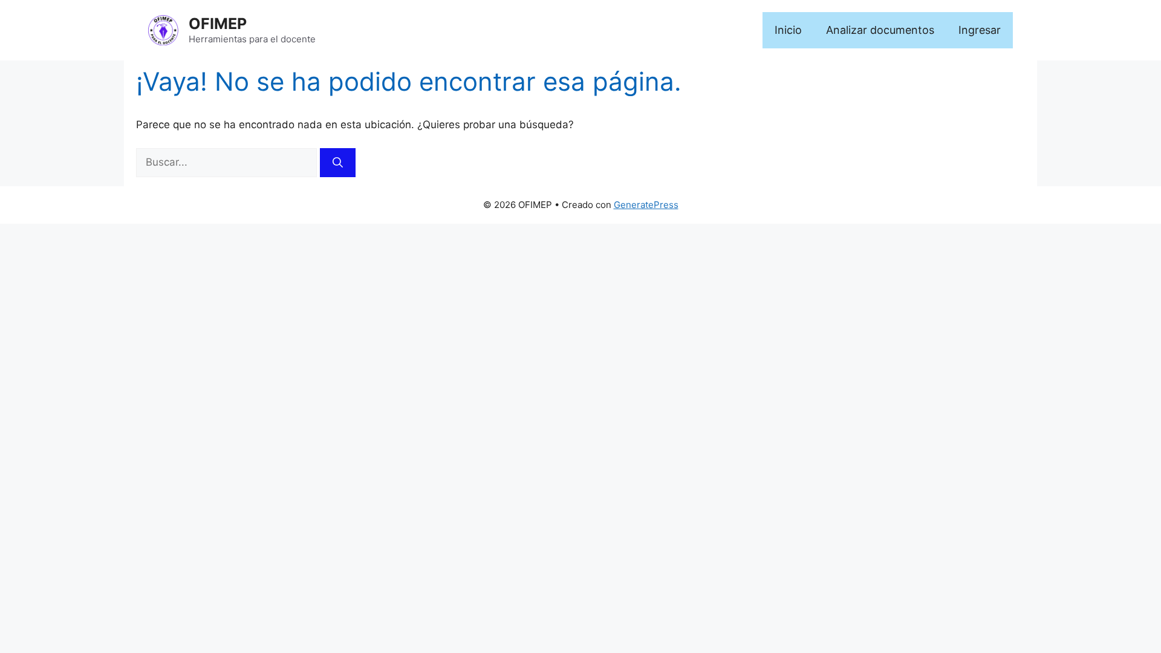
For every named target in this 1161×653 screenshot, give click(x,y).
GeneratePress (646, 204)
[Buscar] (338, 162)
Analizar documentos (880, 30)
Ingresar (979, 30)
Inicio (788, 30)
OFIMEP (218, 24)
